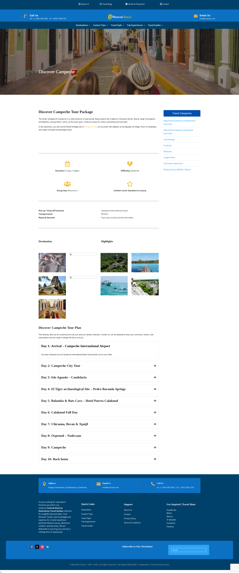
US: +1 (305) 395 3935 (39, 19)
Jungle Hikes (169, 157)
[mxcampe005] (52, 294)
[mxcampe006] (83, 278)
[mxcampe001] (52, 271)
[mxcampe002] (83, 254)
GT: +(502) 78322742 (57, 19)
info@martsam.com (207, 19)
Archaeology (169, 140)
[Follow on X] (37, 547)
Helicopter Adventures (173, 163)
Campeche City (90, 127)
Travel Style (116, 25)
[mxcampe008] (145, 294)
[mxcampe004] (145, 271)
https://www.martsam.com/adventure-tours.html (180, 122)
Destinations (82, 25)
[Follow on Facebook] (32, 547)
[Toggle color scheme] (1, 572)
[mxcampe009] (52, 318)
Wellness (168, 151)
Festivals (168, 145)
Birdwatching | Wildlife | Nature (177, 170)
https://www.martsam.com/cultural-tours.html (179, 132)
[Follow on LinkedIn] (48, 547)
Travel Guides (154, 25)
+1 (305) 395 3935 (167, 487)
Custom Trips (99, 25)
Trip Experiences (135, 25)
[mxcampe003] (114, 271)
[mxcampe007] (114, 294)
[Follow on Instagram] (42, 547)
